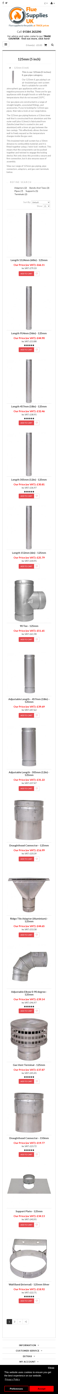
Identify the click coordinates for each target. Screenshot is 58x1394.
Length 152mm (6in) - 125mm (29, 552)
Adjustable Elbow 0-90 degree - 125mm (29, 993)
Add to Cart (26, 273)
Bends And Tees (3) (39, 187)
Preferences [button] (16, 1389)
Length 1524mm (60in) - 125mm (29, 260)
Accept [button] (41, 1389)
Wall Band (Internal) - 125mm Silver (29, 1284)
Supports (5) (32, 191)
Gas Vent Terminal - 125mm (29, 1064)
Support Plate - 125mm (29, 1211)
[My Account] (53, 2)
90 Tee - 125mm (29, 625)
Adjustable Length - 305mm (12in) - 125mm (29, 773)
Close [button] (51, 1368)
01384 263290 (32, 32)
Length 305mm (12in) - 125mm (29, 479)
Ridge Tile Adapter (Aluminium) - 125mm (29, 920)
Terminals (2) (20, 194)
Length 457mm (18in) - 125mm (29, 406)
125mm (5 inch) (21, 67)
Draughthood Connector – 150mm (29, 1138)
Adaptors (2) (20, 187)
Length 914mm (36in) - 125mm (29, 333)
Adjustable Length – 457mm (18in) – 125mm (29, 700)
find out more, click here (35, 38)
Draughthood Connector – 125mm (29, 845)
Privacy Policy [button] (12, 1379)
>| (26, 1321)
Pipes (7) (18, 191)
